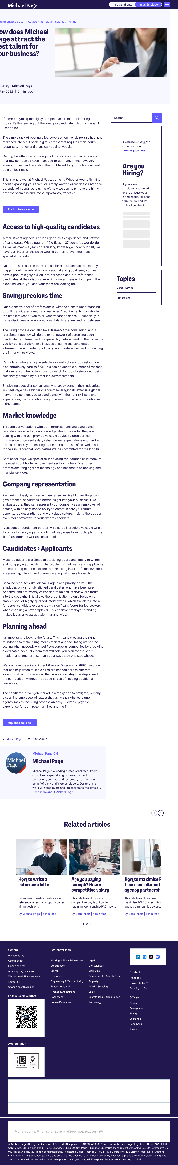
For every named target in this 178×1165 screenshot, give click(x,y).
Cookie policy (15, 960)
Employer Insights (52, 21)
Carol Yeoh (82, 914)
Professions (123, 297)
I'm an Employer (148, 4)
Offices (134, 997)
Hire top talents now (20, 209)
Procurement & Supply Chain (104, 976)
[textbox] (136, 118)
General (13, 949)
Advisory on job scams (21, 971)
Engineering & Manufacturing (67, 981)
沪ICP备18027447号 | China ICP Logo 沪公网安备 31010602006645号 (58, 1131)
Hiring (72, 21)
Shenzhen (135, 1018)
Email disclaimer (17, 965)
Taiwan (133, 1029)
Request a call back (19, 723)
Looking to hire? (139, 982)
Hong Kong (136, 1023)
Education (56, 976)
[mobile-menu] (167, 4)
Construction (58, 965)
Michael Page (14, 739)
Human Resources (61, 1002)
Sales (91, 991)
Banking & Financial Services (67, 960)
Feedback (135, 977)
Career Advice (125, 287)
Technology (95, 1002)
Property (93, 981)
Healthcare (57, 996)
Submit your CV (138, 988)
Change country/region (21, 986)
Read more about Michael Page (53, 792)
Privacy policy (16, 955)
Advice (32, 21)
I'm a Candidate (122, 4)
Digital (54, 970)
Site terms (14, 981)
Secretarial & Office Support (104, 996)
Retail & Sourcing (98, 986)
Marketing (94, 970)
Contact (135, 972)
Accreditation (17, 1043)
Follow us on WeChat (22, 996)
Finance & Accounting (63, 991)
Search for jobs (61, 949)
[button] (156, 118)
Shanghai (135, 1013)
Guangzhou (136, 1008)
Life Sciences (96, 965)
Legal (91, 960)
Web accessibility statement (24, 976)
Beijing (133, 1002)
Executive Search (60, 986)
